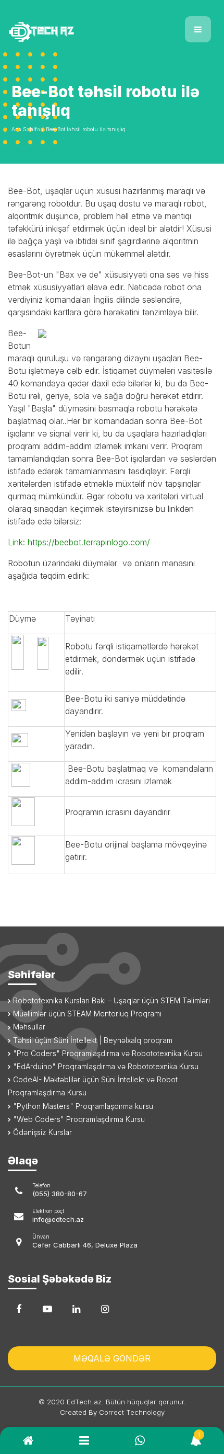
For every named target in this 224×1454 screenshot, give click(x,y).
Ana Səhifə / (27, 129)
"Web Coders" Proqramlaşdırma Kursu (78, 1119)
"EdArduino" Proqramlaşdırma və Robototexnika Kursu (104, 1066)
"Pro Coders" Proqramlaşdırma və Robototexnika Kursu (107, 1053)
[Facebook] (19, 1309)
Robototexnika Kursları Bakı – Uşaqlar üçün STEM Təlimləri (110, 1000)
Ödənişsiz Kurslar (41, 1132)
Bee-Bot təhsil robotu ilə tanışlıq (86, 129)
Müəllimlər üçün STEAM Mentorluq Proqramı (86, 1013)
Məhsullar (28, 1026)
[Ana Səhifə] (56, 25)
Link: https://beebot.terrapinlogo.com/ (79, 542)
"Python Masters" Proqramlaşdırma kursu (82, 1106)
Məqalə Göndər (112, 1358)
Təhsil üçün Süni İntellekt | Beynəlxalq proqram (91, 1040)
